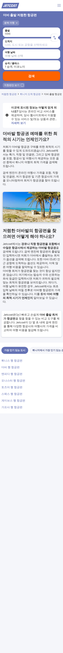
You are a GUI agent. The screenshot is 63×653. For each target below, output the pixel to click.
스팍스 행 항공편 (11, 394)
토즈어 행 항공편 (11, 387)
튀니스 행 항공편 (11, 360)
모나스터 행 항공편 (13, 380)
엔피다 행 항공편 (11, 374)
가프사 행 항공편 (11, 407)
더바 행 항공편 (10, 367)
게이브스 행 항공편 (13, 400)
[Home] (10, 5)
